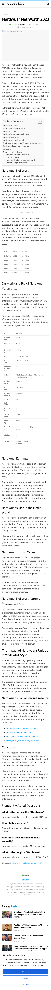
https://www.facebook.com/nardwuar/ (22, 736)
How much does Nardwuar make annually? (20, 160)
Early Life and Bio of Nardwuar (14, 128)
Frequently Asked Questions (13, 152)
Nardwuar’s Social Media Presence (16, 146)
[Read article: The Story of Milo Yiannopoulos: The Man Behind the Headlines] (7, 927)
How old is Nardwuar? (13, 157)
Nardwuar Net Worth (10, 125)
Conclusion (7, 149)
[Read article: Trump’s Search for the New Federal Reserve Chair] (7, 937)
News (9, 15)
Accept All (25, 971)
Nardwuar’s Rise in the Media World (16, 134)
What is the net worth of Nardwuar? (18, 155)
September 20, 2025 (19, 930)
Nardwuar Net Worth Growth (13, 140)
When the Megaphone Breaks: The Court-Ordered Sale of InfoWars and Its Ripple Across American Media (31, 948)
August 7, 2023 (34, 24)
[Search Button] (48, 3)
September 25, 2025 (19, 920)
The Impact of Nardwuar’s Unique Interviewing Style (22, 143)
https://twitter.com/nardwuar (19, 732)
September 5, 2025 (19, 941)
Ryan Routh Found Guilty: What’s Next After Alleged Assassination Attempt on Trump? (30, 914)
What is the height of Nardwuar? (16, 163)
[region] (25, 970)
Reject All (25, 985)
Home (4, 15)
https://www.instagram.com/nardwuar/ (22, 728)
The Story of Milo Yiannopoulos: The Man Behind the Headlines (31, 926)
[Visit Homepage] (25, 3)
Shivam (22, 24)
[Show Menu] (3, 3)
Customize (25, 978)
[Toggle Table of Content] (38, 122)
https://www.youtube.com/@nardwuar (22, 740)
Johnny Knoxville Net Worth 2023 (27, 863)
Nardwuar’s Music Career (12, 137)
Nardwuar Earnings (10, 131)
